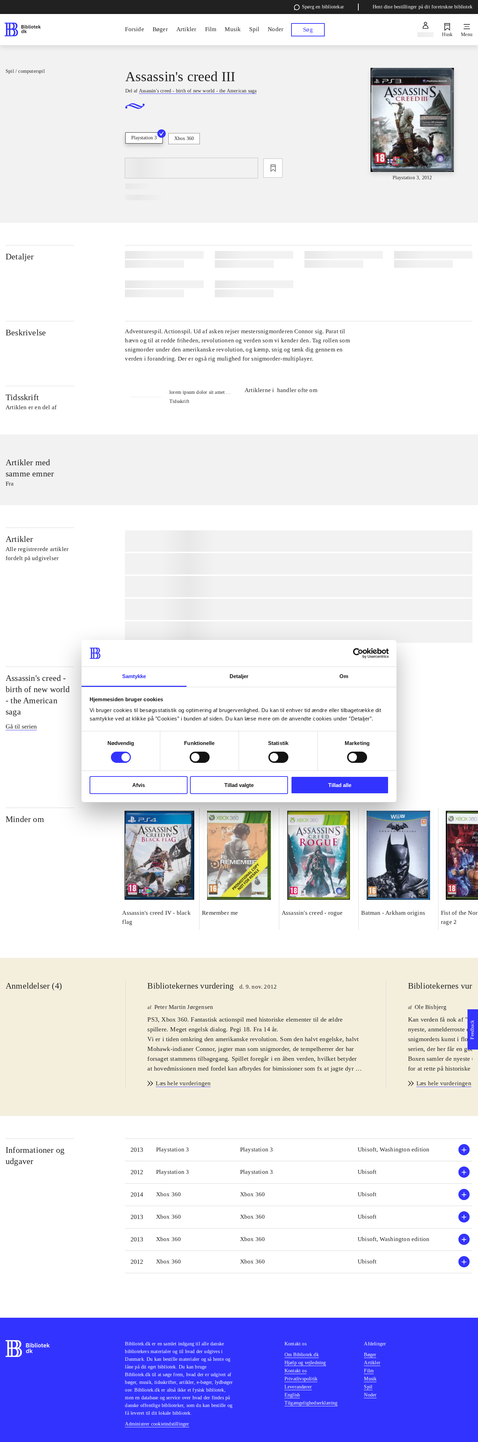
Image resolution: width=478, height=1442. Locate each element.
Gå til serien (21, 726)
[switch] (200, 757)
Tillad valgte (239, 785)
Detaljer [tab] (239, 676)
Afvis (138, 785)
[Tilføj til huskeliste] (273, 168)
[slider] (412, 125)
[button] (298, 1149)
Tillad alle (339, 785)
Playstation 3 (144, 137)
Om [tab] (343, 676)
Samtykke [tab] (134, 676)
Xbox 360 (184, 138)
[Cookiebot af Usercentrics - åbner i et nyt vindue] (358, 653)
